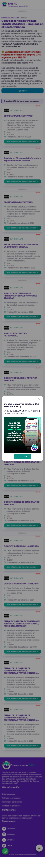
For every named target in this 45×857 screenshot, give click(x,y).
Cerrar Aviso (22, 456)
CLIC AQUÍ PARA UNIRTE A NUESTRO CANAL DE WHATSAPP (22, 412)
